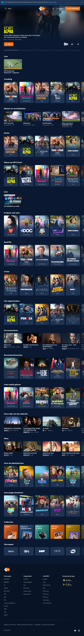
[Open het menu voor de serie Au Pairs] (32, 389)
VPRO (5, 609)
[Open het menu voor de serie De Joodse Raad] (78, 305)
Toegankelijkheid (27, 582)
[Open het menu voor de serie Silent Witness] (47, 276)
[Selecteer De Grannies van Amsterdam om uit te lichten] (26, 49)
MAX (5, 594)
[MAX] (73, 551)
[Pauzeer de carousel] (78, 44)
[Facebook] (75, 631)
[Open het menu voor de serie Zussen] (47, 137)
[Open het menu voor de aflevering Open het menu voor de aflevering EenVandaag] (59, 113)
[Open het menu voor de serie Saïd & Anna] (63, 468)
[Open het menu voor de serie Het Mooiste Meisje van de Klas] (16, 217)
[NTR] (11, 551)
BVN (44, 588)
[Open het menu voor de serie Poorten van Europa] (16, 359)
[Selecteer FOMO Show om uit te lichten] (42, 49)
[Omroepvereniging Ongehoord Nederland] (26, 551)
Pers (24, 585)
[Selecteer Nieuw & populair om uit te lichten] (72, 49)
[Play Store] (67, 584)
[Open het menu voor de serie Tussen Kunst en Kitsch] (63, 167)
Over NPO (25, 579)
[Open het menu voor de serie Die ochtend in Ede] (47, 359)
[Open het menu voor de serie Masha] (16, 468)
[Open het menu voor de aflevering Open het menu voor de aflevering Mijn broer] (20, 335)
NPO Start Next (47, 585)
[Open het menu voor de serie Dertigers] (78, 137)
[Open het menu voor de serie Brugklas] (47, 497)
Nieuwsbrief (26, 588)
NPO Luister (46, 591)
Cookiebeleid (37, 624)
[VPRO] (57, 551)
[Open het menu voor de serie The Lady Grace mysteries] (78, 497)
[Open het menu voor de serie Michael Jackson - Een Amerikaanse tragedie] (32, 359)
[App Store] (67, 580)
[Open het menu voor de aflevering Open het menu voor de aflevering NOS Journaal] (20, 113)
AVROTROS (7, 579)
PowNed (6, 606)
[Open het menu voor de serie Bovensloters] (63, 276)
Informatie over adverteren (48, 624)
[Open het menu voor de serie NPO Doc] (32, 217)
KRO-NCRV (6, 591)
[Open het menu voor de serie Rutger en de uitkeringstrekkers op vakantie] (78, 389)
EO (4, 585)
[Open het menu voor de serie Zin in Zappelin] (32, 468)
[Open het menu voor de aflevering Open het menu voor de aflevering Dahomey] (78, 418)
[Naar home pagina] (42, 8)
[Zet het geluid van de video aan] (72, 44)
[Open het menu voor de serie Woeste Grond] (47, 83)
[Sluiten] (82, 2)
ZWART (6, 615)
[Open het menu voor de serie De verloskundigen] (63, 247)
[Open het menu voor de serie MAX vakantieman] (47, 217)
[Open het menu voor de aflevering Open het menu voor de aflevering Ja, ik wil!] (59, 418)
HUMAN (6, 588)
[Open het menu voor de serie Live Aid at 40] (78, 359)
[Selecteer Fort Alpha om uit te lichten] (11, 49)
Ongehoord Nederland (9, 603)
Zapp (44, 582)
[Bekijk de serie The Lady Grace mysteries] (73, 506)
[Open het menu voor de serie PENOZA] (32, 305)
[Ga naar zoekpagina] (53, 9)
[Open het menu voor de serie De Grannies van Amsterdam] (32, 83)
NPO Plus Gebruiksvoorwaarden (25, 624)
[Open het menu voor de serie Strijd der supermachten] (63, 359)
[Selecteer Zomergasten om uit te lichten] (57, 49)
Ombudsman (46, 600)
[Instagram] (79, 631)
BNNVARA (6, 582)
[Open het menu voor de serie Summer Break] (16, 497)
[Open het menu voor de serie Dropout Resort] (47, 389)
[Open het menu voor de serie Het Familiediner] (47, 247)
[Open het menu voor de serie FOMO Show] (16, 83)
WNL (5, 612)
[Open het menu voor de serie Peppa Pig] (47, 468)
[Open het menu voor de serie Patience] (32, 276)
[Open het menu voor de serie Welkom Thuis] (63, 497)
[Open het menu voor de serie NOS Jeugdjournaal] (32, 497)
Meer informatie (52, 2)
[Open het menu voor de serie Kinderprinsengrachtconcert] (63, 217)
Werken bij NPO (27, 591)
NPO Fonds (45, 597)
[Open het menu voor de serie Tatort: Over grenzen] (78, 276)
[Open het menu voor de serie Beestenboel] (32, 167)
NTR (5, 600)
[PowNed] (42, 551)
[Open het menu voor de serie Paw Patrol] (78, 468)
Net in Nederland (47, 603)
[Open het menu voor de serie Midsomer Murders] (78, 167)
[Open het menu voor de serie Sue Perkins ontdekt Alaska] (78, 247)
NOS (5, 597)
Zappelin (45, 579)
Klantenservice (27, 594)
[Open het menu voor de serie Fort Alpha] (78, 83)
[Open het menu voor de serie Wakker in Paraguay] (63, 389)
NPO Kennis (46, 594)
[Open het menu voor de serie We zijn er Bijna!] (63, 83)
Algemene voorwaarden (10, 624)
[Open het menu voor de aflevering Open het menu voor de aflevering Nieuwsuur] (40, 113)
